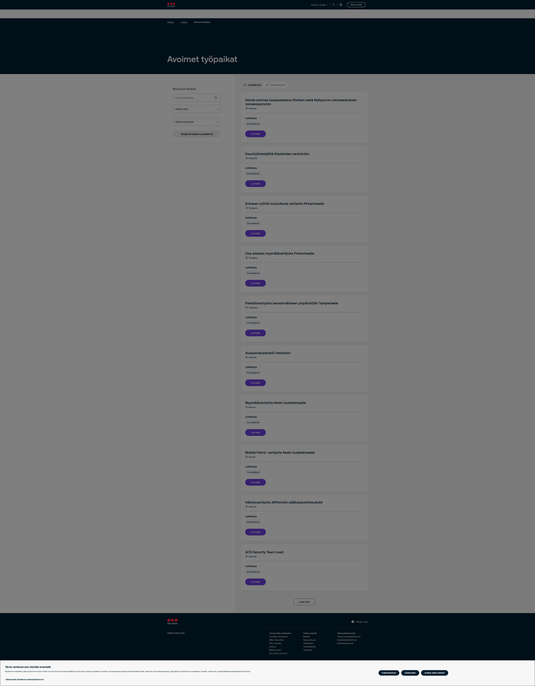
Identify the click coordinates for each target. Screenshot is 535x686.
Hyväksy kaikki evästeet (435, 673)
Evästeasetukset (389, 673)
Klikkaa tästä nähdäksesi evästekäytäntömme (25, 679)
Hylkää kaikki (410, 673)
